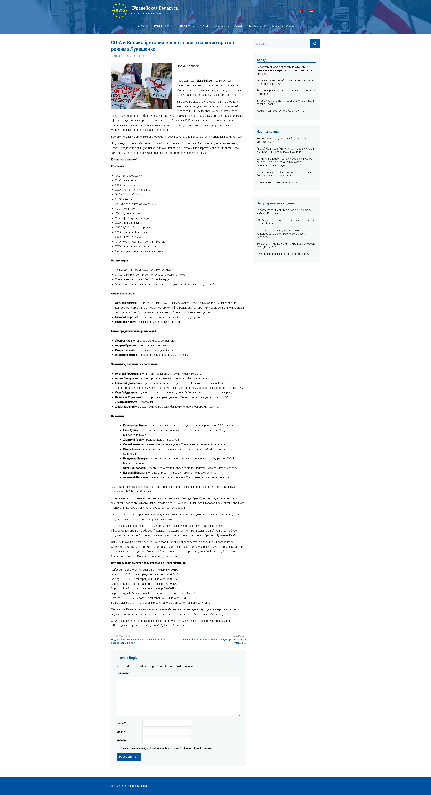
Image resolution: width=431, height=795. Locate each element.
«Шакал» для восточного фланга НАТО (280, 110)
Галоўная (143, 25)
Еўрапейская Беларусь (154, 8)
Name (121, 723)
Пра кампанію (257, 25)
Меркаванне (221, 25)
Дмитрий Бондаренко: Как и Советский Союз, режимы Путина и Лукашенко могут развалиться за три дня (285, 162)
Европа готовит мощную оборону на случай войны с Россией (284, 211)
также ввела (140, 486)
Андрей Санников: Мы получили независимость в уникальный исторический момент (286, 150)
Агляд (204, 25)
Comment (123, 673)
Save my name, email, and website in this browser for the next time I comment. (167, 748)
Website (121, 740)
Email (121, 731)
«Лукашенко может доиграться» (277, 182)
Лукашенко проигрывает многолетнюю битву (285, 253)
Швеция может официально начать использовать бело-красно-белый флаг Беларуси (281, 234)
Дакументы (187, 25)
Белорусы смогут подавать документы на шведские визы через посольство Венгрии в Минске (284, 70)
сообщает (117, 491)
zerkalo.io (237, 94)
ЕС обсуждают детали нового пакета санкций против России (285, 222)
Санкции (117, 56)
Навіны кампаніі (164, 25)
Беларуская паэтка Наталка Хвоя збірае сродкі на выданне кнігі (286, 245)
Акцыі (238, 25)
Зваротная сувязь (282, 25)
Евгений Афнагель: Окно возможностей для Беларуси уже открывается (284, 174)
